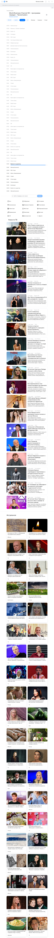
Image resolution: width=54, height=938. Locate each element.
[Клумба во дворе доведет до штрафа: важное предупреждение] (37, 738)
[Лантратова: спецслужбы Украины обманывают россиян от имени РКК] (16, 885)
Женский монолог (15, 63)
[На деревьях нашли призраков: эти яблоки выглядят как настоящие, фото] (16, 822)
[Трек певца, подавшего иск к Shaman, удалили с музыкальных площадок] (16, 654)
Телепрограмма (10, 10)
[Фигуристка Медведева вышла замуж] (37, 885)
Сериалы (40, 20)
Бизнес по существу (15, 146)
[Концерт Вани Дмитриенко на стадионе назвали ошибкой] (16, 633)
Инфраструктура (15, 42)
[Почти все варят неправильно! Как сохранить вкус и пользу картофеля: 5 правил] (16, 927)
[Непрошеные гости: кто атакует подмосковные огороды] (16, 696)
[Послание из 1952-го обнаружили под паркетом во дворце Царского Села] (16, 529)
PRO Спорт (13, 37)
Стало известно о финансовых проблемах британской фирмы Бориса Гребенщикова (36, 255)
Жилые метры (14, 25)
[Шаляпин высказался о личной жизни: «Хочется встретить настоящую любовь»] (37, 927)
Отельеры (13, 34)
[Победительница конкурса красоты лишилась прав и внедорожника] (16, 906)
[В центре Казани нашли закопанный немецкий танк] (16, 864)
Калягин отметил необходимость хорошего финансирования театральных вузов (36, 327)
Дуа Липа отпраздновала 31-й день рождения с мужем (37, 298)
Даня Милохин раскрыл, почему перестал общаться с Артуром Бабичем (37, 270)
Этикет (12, 83)
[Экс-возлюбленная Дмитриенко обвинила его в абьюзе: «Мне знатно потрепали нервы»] (16, 801)
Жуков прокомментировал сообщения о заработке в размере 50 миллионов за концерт (36, 241)
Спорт (45, 20)
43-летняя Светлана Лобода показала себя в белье (37, 370)
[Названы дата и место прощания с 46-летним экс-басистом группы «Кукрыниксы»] (16, 612)
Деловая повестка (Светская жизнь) (19, 45)
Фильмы (33, 20)
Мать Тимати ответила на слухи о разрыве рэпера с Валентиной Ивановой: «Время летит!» (36, 227)
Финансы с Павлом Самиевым (18, 28)
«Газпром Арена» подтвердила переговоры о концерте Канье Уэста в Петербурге (36, 471)
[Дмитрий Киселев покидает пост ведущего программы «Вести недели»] (16, 549)
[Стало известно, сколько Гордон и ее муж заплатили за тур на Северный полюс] (16, 717)
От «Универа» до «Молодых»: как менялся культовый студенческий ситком (37, 486)
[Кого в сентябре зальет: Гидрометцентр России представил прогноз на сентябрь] (37, 591)
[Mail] (4, 1)
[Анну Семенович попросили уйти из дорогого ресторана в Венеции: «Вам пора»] (37, 549)
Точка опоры (13, 71)
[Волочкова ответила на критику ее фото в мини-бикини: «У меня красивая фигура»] (37, 654)
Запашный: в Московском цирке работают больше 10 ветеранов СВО (36, 428)
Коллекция (13, 51)
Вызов (12, 31)
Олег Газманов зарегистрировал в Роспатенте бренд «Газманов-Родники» (34, 443)
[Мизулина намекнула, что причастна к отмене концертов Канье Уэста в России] (37, 780)
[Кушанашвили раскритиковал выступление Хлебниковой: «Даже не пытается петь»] (37, 696)
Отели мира (13, 86)
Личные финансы (14, 48)
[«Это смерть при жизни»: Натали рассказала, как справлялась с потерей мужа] (37, 612)
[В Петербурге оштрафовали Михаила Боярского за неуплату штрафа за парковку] (16, 780)
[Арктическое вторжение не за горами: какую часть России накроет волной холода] (16, 843)
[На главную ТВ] (6, 1)
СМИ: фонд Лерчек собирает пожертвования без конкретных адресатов (37, 399)
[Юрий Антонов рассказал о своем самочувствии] (16, 675)
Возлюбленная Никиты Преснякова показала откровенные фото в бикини (37, 356)
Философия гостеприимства (17, 68)
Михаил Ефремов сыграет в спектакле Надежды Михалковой (36, 457)
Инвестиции (13, 74)
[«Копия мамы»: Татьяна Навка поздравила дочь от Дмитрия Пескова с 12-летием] (16, 759)
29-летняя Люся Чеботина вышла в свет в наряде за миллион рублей (36, 500)
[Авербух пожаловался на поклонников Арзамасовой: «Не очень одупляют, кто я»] (37, 906)
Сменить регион (13, 16)
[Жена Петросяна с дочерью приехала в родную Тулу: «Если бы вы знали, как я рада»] (37, 570)
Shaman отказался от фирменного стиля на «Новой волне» (37, 284)
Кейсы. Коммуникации (16, 80)
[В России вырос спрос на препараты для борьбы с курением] (37, 801)
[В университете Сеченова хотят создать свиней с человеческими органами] (16, 738)
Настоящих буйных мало (16, 40)
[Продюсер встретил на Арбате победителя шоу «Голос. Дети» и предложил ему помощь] (37, 675)
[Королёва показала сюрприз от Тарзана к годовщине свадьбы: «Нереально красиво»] (37, 864)
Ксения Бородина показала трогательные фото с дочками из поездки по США (37, 342)
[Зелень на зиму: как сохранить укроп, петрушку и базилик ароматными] (16, 591)
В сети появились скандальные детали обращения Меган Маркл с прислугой (36, 313)
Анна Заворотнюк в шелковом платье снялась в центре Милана (36, 414)
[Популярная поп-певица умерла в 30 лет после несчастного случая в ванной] (37, 529)
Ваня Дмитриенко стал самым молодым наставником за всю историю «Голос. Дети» (37, 385)
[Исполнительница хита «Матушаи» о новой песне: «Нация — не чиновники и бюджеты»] (37, 822)
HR (11, 66)
